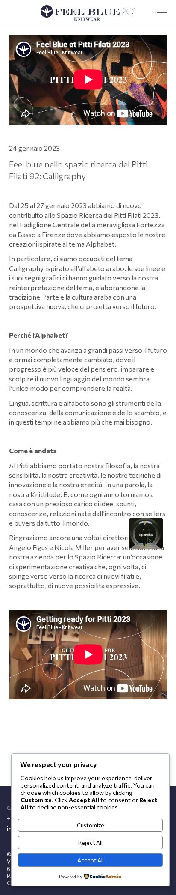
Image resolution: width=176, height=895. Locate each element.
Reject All (90, 842)
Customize (90, 825)
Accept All (90, 860)
